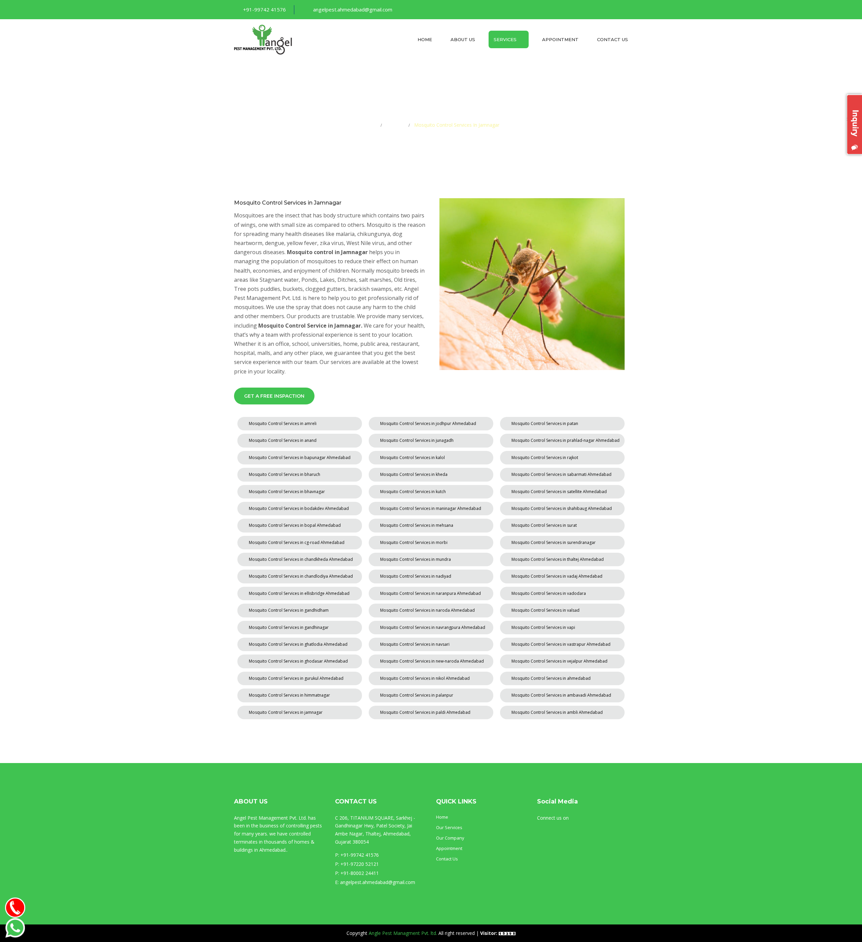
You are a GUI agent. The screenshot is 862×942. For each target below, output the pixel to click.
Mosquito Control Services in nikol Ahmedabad (425, 678)
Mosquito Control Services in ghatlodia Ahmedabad (298, 644)
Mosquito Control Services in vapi (543, 627)
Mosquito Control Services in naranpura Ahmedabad (430, 593)
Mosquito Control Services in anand (283, 440)
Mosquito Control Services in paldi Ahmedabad (425, 712)
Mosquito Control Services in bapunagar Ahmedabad (300, 457)
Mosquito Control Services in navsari (415, 644)
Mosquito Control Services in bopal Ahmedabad (295, 525)
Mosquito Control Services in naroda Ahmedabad (427, 610)
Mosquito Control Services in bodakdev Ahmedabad (299, 508)
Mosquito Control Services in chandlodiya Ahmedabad (301, 576)
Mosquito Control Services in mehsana (416, 525)
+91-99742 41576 (264, 9)
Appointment (560, 39)
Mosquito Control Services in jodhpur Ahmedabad (428, 423)
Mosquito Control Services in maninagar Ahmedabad (430, 508)
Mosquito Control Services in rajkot (544, 457)
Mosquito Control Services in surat (544, 525)
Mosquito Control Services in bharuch (284, 474)
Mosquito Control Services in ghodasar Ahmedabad (298, 661)
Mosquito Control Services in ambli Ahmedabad (557, 712)
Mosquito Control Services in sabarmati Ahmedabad (561, 474)
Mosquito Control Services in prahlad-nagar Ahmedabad (565, 440)
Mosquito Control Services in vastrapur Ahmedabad (560, 644)
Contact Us (447, 859)
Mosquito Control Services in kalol (412, 457)
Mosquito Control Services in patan (544, 423)
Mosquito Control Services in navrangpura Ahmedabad (432, 627)
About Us (463, 39)
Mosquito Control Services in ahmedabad (551, 678)
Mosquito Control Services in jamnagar (286, 712)
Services (506, 39)
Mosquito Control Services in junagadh (417, 440)
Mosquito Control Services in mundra (415, 559)
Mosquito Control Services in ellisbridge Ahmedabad (299, 593)
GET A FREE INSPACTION (274, 396)
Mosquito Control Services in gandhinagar (289, 627)
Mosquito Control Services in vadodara (548, 593)
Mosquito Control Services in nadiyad (415, 576)
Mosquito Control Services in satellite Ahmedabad (559, 491)
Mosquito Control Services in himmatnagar (289, 695)
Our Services (449, 827)
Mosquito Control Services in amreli (283, 423)
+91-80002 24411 (359, 873)
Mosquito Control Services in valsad (545, 610)
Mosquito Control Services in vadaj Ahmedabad (556, 576)
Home (425, 39)
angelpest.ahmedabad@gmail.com (352, 9)
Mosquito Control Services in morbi (413, 542)
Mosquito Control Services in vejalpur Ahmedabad (559, 661)
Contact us (612, 39)
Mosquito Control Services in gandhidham (289, 610)
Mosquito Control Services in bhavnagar (287, 491)
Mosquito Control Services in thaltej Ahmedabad (557, 559)
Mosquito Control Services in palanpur (416, 695)
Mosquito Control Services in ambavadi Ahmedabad (561, 695)
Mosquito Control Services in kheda (413, 474)
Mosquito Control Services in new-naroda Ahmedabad (432, 661)
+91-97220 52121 (359, 864)
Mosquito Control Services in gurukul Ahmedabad (296, 678)
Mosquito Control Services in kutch (413, 491)
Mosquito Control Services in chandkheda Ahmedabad (301, 559)
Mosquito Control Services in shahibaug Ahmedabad (561, 508)
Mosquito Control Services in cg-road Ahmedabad (296, 542)
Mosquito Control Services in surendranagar (553, 542)
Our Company (450, 838)
